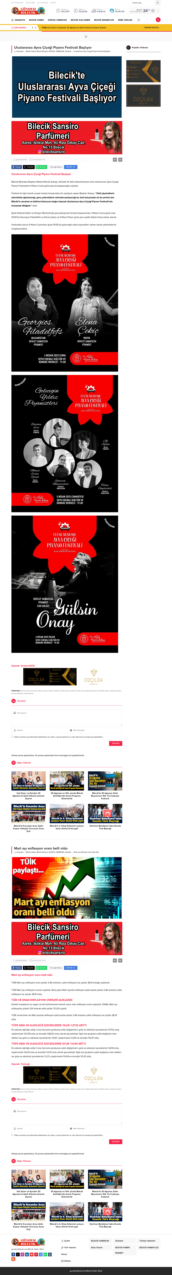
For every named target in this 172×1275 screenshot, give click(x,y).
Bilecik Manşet (42, 51)
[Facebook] (13, 1254)
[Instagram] (22, 1254)
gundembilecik (21, 160)
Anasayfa (20, 51)
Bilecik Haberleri (55, 691)
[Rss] (13, 1259)
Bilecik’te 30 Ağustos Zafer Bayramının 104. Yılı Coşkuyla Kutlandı (105, 796)
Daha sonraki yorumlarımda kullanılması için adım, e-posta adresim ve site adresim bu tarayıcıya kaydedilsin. (58, 737)
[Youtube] (31, 1254)
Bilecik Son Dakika (83, 691)
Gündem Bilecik (17, 693)
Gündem (68, 51)
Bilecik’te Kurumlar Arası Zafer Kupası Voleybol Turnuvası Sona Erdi (28, 829)
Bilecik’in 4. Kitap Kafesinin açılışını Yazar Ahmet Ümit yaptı (67, 827)
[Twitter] (18, 1254)
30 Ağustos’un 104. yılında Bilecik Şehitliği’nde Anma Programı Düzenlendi (67, 796)
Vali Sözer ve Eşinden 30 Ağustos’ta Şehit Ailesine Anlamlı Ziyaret (74, 27)
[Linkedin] (27, 1254)
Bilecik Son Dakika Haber (100, 691)
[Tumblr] (50, 1254)
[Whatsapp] (45, 1254)
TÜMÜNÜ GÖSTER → (152, 28)
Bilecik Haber (31, 51)
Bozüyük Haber (115, 691)
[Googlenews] (41, 1254)
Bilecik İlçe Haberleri (69, 691)
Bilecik (22, 691)
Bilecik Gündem (31, 691)
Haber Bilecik (28, 693)
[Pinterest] (36, 1254)
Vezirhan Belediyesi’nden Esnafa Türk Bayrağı (105, 827)
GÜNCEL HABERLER (56, 51)
